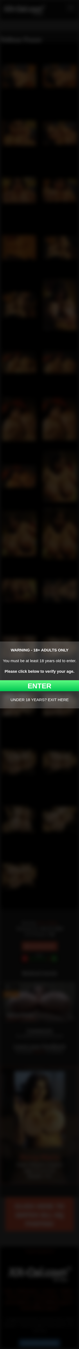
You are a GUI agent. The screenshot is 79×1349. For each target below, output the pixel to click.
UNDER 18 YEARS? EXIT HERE (40, 700)
